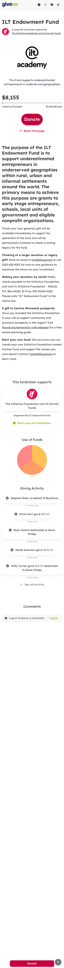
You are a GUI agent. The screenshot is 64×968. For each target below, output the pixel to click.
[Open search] (45, 4)
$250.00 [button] (48, 550)
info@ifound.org (42, 260)
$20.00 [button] (45, 514)
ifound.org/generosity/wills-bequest (25, 327)
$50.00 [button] (39, 566)
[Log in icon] (52, 4)
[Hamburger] (58, 4)
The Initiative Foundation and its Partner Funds (36, 33)
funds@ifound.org (40, 354)
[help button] (58, 962)
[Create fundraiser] (39, 4)
